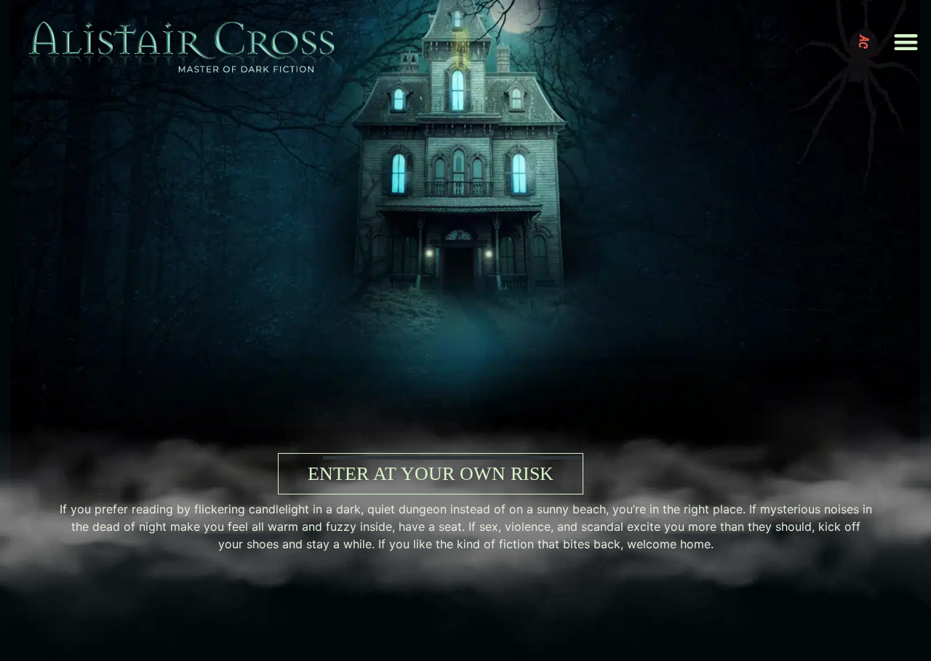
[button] (906, 42)
